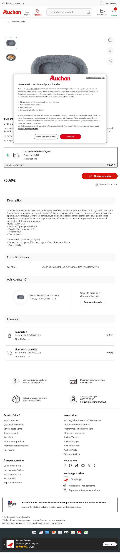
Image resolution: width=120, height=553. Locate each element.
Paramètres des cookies (46, 137)
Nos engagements (12, 474)
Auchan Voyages (71, 441)
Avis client (8, 437)
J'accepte (70, 137)
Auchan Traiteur (71, 437)
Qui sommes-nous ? (13, 465)
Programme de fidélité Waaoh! (78, 428)
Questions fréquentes (14, 424)
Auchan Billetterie (72, 445)
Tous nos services (72, 454)
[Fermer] (4, 544)
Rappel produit (11, 433)
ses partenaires (31, 89)
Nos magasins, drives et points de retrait (82, 420)
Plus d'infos (20, 339)
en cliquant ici (24, 517)
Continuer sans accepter (95, 78)
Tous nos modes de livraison (77, 424)
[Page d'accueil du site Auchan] (12, 12)
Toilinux (20, 165)
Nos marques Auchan (14, 470)
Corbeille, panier (18, 22)
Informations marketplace (16, 445)
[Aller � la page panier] (114, 12)
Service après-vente (13, 428)
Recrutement (10, 478)
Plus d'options (30, 158)
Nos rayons (9, 450)
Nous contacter (11, 420)
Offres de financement (74, 433)
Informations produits (14, 441)
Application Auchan (13, 482)
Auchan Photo (70, 450)
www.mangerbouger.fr (53, 523)
